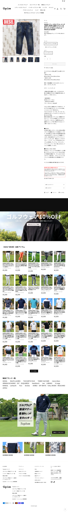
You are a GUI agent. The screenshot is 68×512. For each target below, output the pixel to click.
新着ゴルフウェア (45, 4)
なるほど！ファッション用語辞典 (10, 481)
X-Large (57, 383)
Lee (43, 383)
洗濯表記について (38, 471)
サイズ (45, 41)
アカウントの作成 (22, 473)
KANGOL (5, 386)
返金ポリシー (37, 475)
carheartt (13, 386)
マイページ (21, 469)
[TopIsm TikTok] (54, 482)
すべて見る (34, 371)
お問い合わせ (48, 187)
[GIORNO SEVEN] (13, 447)
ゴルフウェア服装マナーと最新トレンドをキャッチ (10, 478)
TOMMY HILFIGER (43, 381)
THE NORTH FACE (29, 381)
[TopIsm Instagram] (51, 482)
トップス (45, 7)
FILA (20, 386)
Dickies (27, 386)
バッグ (36, 10)
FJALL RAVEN (52, 386)
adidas (5, 388)
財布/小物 (42, 10)
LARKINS (49, 383)
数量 (45, 56)
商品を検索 (5, 475)
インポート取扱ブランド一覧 (9, 473)
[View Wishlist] (55, 8)
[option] (21, 37)
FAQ (36, 469)
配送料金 (49, 33)
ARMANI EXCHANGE (9, 383)
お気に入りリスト (22, 471)
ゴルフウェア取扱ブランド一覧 (9, 471)
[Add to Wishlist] (13, 252)
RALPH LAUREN (15, 381)
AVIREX (35, 386)
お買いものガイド (49, 184)
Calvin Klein (56, 381)
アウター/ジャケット (28, 10)
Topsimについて (6, 469)
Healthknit (35, 383)
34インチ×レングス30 (50, 43)
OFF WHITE (42, 386)
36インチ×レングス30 (50, 47)
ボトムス (51, 7)
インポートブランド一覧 (35, 7)
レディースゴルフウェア (21, 7)
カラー (45, 50)
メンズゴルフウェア (23, 4)
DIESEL (46, 22)
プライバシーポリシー (39, 478)
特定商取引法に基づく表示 (40, 482)
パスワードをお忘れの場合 (24, 475)
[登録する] (60, 478)
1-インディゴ (48, 53)
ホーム (45, 20)
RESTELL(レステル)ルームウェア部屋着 (34, 13)
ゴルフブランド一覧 (34, 4)
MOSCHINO (61, 386)
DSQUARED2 (25, 383)
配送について (37, 473)
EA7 (18, 383)
